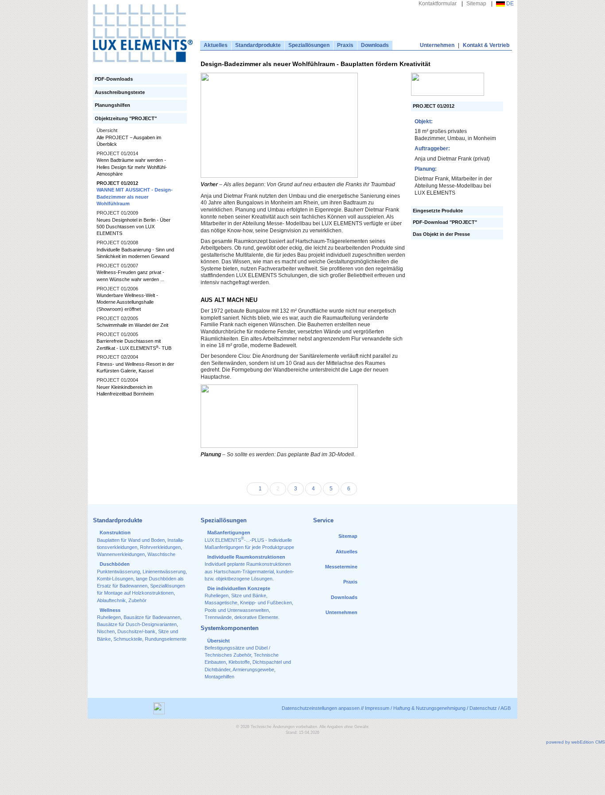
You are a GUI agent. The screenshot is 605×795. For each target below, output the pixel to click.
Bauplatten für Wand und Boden (131, 540)
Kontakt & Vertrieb (486, 45)
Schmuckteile (127, 639)
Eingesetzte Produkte (438, 210)
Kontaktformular (438, 3)
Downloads (375, 45)
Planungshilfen (112, 105)
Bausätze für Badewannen (152, 617)
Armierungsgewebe (253, 669)
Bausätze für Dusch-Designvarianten (137, 624)
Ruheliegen (109, 617)
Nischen (106, 631)
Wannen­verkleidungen (121, 554)
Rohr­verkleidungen (160, 547)
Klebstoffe (239, 662)
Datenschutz (483, 708)
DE (509, 3)
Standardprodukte (258, 45)
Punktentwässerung (118, 571)
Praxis (345, 45)
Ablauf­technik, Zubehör (122, 600)
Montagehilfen (219, 676)
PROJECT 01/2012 (433, 106)
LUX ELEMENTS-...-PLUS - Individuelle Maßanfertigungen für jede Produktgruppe (249, 540)
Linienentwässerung (164, 571)
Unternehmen (437, 45)
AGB (505, 708)
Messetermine (341, 566)
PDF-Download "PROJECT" (445, 222)
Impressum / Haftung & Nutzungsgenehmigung (415, 708)
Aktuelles (216, 45)
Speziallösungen (309, 45)
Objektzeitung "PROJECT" (126, 118)
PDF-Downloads (114, 79)
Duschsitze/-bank (136, 631)
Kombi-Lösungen (115, 578)
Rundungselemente (165, 639)
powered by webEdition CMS (575, 742)
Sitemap (476, 3)
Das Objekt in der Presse (441, 234)
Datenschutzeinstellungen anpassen (321, 708)
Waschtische (161, 554)
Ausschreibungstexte (120, 92)
